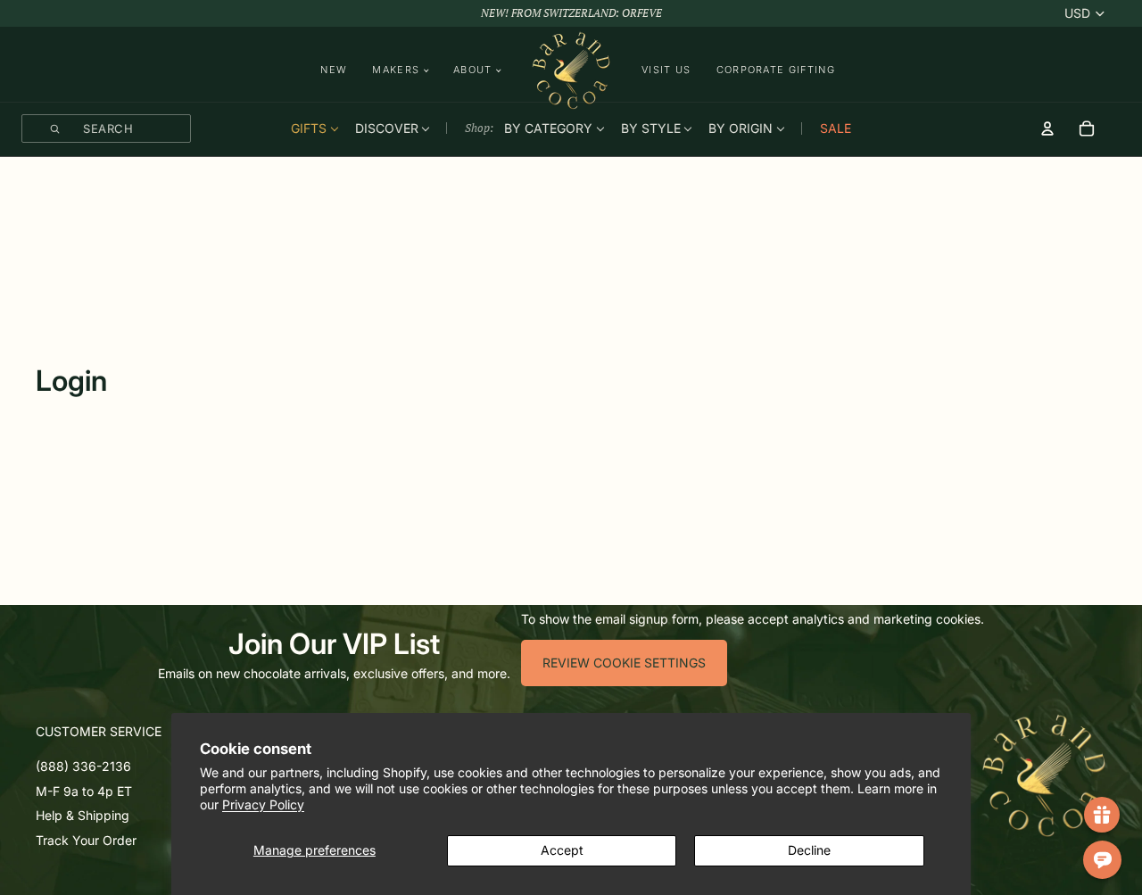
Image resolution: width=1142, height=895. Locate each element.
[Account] (1047, 128)
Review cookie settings (624, 662)
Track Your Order (86, 839)
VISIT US (666, 69)
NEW (333, 69)
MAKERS (395, 70)
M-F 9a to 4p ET (84, 790)
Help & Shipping (82, 815)
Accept (562, 850)
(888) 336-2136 (83, 766)
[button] (130, 731)
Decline (809, 850)
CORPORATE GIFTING (775, 69)
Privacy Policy (263, 804)
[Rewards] (1102, 815)
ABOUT (472, 70)
